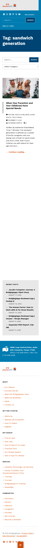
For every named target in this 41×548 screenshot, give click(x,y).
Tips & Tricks (17, 117)
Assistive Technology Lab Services (19, 467)
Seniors (8, 502)
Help (12, 26)
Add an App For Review (14, 456)
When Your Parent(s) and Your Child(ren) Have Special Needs (19, 106)
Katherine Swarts (15, 123)
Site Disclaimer (9, 536)
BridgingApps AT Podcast (15, 484)
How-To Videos (11, 423)
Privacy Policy (27, 533)
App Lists (9, 442)
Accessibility (22, 536)
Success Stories (11, 391)
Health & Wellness (22, 114)
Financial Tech (11, 449)
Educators (9, 498)
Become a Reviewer (13, 520)
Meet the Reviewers (13, 398)
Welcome (8, 416)
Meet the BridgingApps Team (17, 394)
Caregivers (9, 509)
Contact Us (9, 405)
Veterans (8, 506)
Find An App (10, 438)
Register (8, 427)
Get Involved (10, 516)
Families (8, 513)
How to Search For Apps (15, 445)
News (7, 401)
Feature (11, 114)
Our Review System (13, 452)
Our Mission (10, 387)
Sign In (5, 26)
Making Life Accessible (14, 420)
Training (8, 477)
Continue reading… (17, 152)
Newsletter (9, 487)
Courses (8, 480)
